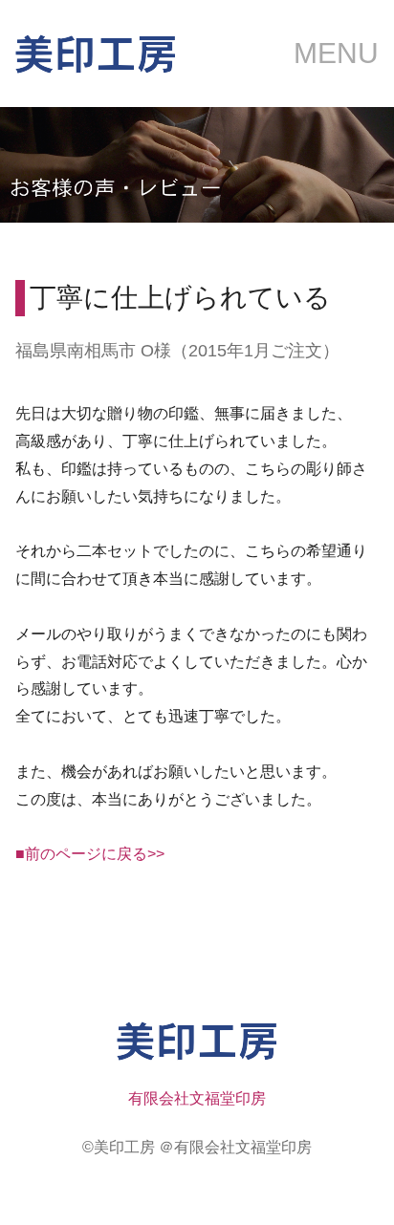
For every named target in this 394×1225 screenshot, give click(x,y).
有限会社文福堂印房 (197, 1098)
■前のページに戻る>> (89, 854)
